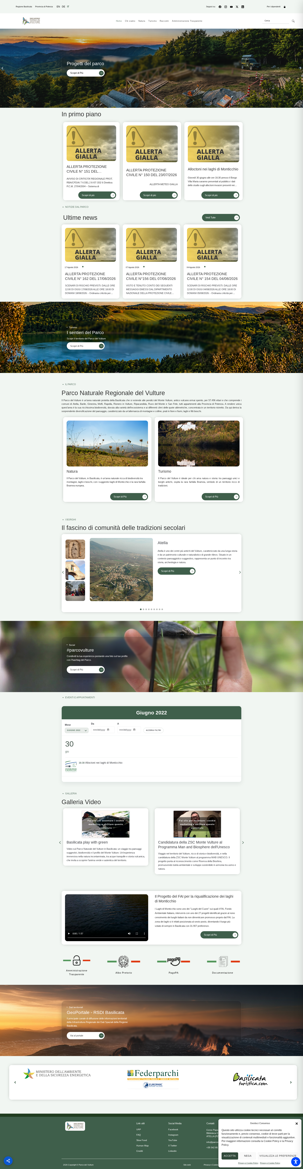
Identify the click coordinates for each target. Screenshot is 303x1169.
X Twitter (172, 1145)
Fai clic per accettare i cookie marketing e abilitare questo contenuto (106, 824)
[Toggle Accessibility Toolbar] (296, 1162)
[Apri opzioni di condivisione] (8, 1160)
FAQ (138, 1135)
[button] (296, 1123)
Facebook (173, 1129)
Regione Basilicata (24, 7)
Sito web (187, 1165)
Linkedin (172, 1151)
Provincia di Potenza (44, 7)
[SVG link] (75, 1126)
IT (68, 6)
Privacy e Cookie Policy (248, 1163)
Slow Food (141, 1140)
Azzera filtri (153, 730)
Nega (248, 1155)
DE (63, 6)
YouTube (172, 1140)
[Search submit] (293, 21)
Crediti (139, 1151)
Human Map (142, 1145)
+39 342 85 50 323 (215, 1147)
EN (58, 6)
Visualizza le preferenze (278, 1155)
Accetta (230, 1155)
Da (92, 723)
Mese (68, 724)
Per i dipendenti (273, 7)
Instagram (173, 1135)
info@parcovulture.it (216, 1142)
